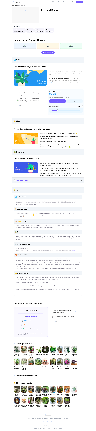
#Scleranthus (22, 180)
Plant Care (47, 2)
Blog (64, 2)
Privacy (44, 428)
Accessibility (54, 428)
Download (79, 1)
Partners (40, 428)
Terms (49, 428)
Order (47, 29)
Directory (60, 428)
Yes (74, 101)
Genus (28, 29)
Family (36, 29)
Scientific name (17, 29)
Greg (50, 82)
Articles (54, 2)
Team (59, 2)
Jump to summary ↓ (48, 52)
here (73, 250)
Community (70, 2)
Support (35, 428)
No (57, 101)
